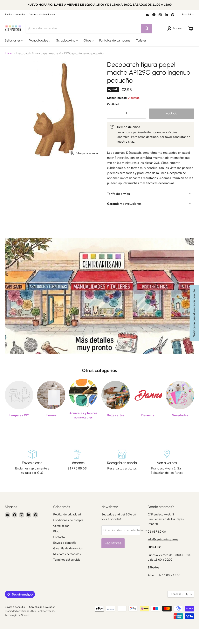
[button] (175, 28)
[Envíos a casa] (32, 462)
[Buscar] (146, 28)
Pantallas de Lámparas (114, 40)
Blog (56, 531)
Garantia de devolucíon (68, 548)
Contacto (59, 537)
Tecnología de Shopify (17, 615)
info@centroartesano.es (163, 539)
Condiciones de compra (68, 520)
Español (186, 14)
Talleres (141, 40)
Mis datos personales (67, 554)
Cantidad (113, 104)
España (179, 594)
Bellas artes (13, 40)
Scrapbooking (66, 40)
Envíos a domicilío (64, 543)
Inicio (8, 53)
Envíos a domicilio (15, 14)
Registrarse (113, 543)
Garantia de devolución (42, 14)
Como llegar (61, 526)
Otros (88, 40)
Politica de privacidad (67, 514)
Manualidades (39, 40)
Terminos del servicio (66, 560)
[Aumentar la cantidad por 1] (141, 113)
